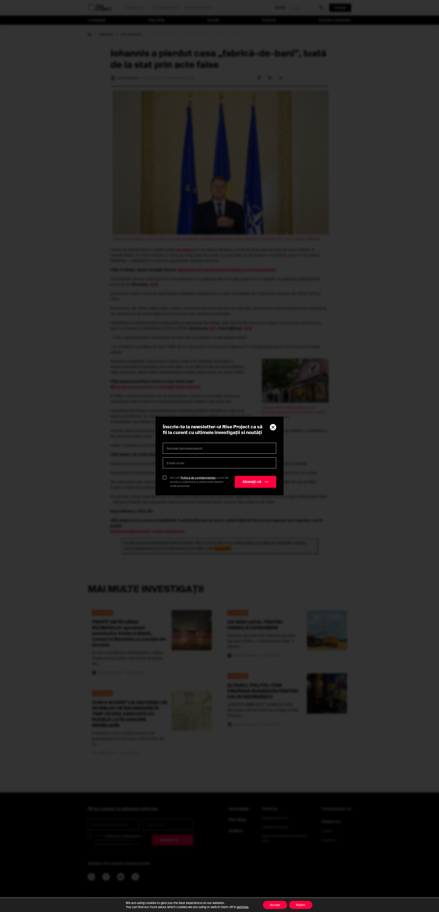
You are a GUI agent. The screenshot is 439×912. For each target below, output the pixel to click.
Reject (300, 905)
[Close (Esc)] (273, 427)
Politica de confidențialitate (198, 478)
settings (242, 907)
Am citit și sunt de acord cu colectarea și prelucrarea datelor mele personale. (199, 482)
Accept (275, 905)
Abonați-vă (252, 481)
